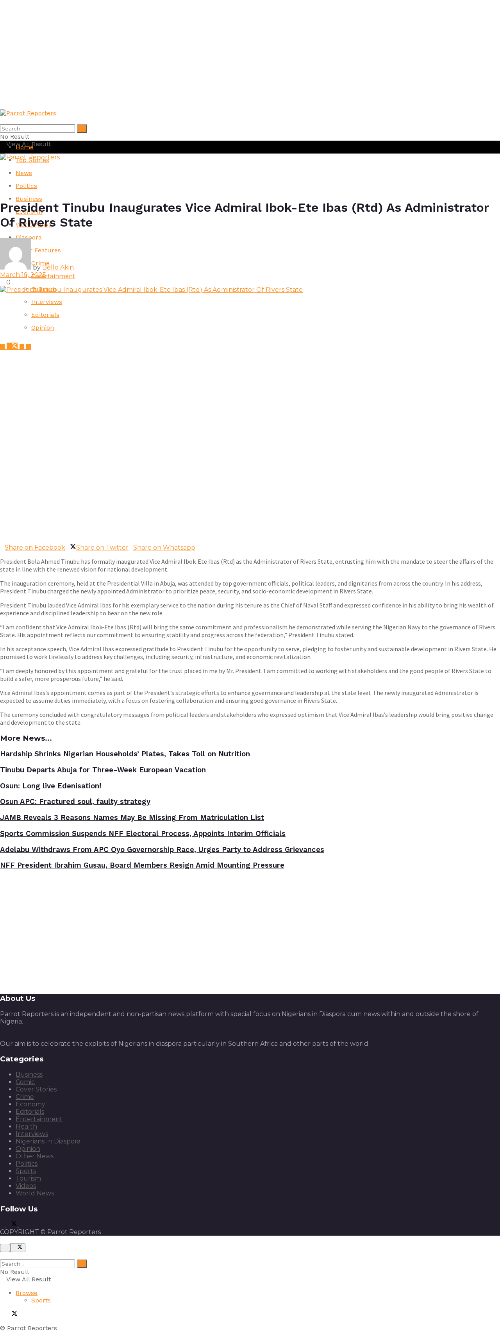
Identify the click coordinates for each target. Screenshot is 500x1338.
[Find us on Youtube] (23, 346)
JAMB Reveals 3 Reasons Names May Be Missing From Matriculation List (132, 817)
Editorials (45, 314)
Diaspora (29, 237)
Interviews (46, 301)
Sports (26, 1171)
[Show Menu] (2, 164)
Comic (25, 1082)
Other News (35, 1156)
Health (26, 1126)
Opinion (42, 327)
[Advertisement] (234, 54)
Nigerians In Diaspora (48, 1141)
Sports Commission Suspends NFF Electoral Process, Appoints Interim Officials (143, 833)
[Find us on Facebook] (3, 346)
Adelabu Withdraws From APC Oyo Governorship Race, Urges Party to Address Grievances (162, 849)
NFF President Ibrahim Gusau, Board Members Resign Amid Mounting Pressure (142, 865)
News (24, 173)
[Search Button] (82, 128)
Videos (26, 1186)
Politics (26, 185)
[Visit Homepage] (28, 113)
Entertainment (53, 276)
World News (35, 1193)
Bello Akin (58, 267)
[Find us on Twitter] (13, 346)
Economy (30, 1104)
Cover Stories (36, 1089)
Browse (27, 1293)
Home (25, 147)
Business (29, 198)
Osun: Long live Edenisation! (50, 786)
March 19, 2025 (23, 275)
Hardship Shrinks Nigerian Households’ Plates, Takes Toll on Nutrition (125, 754)
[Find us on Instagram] (28, 346)
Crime (25, 1096)
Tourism (28, 1178)
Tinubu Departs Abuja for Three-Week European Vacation (103, 770)
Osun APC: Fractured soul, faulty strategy (75, 801)
